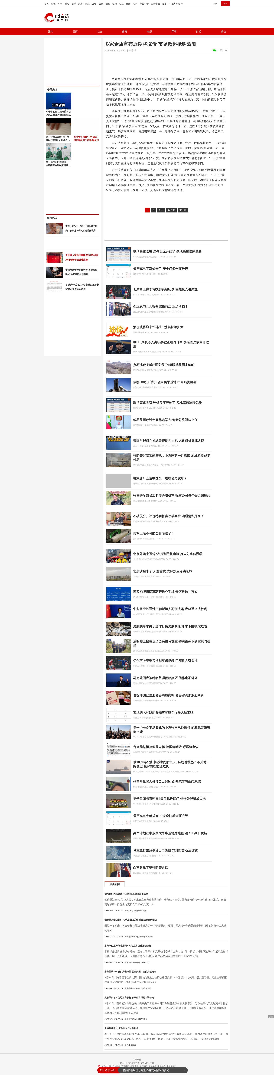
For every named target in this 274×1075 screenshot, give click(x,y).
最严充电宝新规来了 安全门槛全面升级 (160, 268)
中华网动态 (171, 1066)
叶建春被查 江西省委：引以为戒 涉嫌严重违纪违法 (58, 113)
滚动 (223, 31)
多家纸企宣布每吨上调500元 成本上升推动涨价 (127, 945)
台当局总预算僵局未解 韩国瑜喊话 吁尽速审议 (166, 746)
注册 (215, 3)
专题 (149, 31)
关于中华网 (106, 1066)
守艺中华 (144, 3)
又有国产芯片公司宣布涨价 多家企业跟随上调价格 (129, 997)
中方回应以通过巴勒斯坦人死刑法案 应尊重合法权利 (170, 608)
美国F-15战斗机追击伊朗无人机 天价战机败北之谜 (168, 440)
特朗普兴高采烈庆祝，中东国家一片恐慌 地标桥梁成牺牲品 (171, 457)
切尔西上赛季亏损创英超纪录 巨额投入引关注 (165, 289)
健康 (114, 3)
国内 (50, 31)
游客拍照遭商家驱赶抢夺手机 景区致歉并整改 (165, 591)
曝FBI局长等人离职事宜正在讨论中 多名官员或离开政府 (171, 344)
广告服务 (116, 1066)
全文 (161, 210)
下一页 (182, 210)
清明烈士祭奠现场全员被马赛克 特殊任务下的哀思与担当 (171, 643)
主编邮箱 (137, 1059)
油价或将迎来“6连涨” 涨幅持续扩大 (158, 326)
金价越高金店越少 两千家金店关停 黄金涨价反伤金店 (130, 919)
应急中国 (155, 3)
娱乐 (74, 3)
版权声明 (143, 1066)
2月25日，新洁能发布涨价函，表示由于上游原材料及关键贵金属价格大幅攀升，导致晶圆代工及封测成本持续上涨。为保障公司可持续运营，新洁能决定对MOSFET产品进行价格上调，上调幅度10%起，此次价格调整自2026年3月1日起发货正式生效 (166, 1008)
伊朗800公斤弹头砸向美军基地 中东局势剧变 (164, 382)
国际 (75, 31)
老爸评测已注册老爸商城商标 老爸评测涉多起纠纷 (168, 695)
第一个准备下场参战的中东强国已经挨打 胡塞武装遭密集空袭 (171, 729)
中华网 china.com (57, 17)
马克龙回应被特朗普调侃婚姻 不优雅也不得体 (165, 677)
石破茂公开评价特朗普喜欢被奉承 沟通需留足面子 (168, 516)
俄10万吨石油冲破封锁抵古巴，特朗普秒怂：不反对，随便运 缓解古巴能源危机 (171, 764)
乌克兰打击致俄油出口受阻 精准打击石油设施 (165, 850)
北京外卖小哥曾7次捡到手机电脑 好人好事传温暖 (167, 553)
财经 (67, 3)
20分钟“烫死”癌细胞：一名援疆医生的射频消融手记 (58, 165)
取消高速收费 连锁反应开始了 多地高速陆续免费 (167, 251)
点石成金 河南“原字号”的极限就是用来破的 (163, 364)
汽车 (80, 3)
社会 (99, 31)
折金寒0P (131, 50)
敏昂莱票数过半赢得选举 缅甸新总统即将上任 (165, 419)
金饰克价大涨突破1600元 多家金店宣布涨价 (126, 893)
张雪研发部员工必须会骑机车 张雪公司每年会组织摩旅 (171, 495)
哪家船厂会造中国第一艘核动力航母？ (160, 478)
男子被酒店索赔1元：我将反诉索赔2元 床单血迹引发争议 (58, 140)
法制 (135, 3)
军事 (60, 3)
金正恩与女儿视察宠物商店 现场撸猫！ (160, 306)
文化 (94, 3)
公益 (121, 3)
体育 (124, 31)
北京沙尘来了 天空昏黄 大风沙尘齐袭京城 (162, 571)
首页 (46, 3)
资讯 (53, 3)
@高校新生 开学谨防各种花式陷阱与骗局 (146, 1070)
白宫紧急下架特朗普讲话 (150, 867)
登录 (225, 3)
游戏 (87, 3)
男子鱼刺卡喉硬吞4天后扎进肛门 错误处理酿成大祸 (169, 798)
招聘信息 (134, 1066)
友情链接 (161, 1066)
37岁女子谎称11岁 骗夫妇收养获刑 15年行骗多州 (86, 138)
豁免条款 (152, 1066)
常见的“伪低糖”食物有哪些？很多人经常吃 (163, 712)
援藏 (101, 3)
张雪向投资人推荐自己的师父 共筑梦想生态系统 (167, 781)
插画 (108, 3)
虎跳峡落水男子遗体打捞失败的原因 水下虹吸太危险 (170, 626)
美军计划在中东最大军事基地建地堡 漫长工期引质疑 (170, 833)
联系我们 (125, 1066)
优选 (128, 3)
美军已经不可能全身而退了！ (153, 533)
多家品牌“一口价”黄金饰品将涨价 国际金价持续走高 (130, 971)
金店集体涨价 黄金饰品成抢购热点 (121, 1028)
